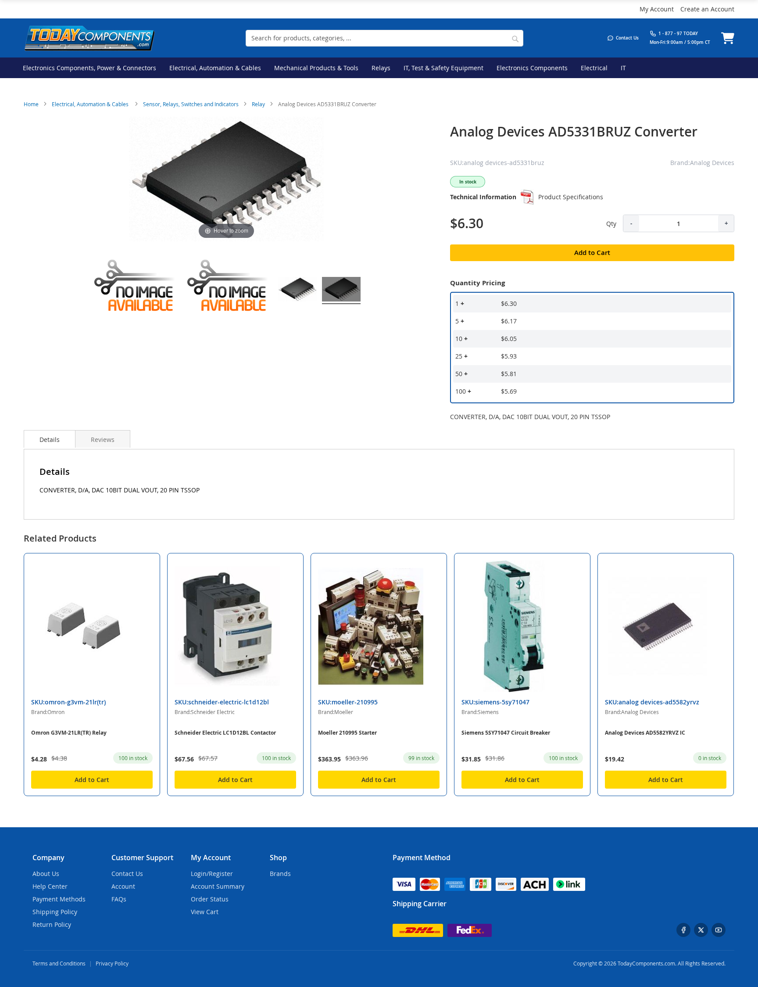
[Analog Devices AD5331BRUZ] (136, 290)
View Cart (204, 912)
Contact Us (127, 873)
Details (49, 439)
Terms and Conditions (59, 963)
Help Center (50, 886)
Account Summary (217, 886)
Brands (280, 873)
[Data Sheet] (527, 197)
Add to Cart (92, 779)
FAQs (118, 899)
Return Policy (51, 924)
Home (31, 104)
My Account (657, 9)
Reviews (102, 439)
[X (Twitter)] (701, 930)
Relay (258, 104)
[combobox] (384, 38)
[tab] (49, 439)
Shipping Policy (54, 912)
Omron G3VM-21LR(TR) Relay (69, 732)
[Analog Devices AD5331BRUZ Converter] (297, 290)
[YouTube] (719, 930)
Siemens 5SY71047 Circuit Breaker (505, 732)
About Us (45, 873)
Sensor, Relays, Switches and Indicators (191, 104)
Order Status (210, 899)
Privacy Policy (112, 963)
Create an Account (707, 9)
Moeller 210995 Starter (347, 732)
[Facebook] (683, 930)
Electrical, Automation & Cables (91, 104)
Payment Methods (59, 899)
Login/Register (212, 873)
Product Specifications (570, 197)
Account (123, 886)
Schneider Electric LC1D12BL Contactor (225, 732)
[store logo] (89, 38)
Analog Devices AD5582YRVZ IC (645, 732)
